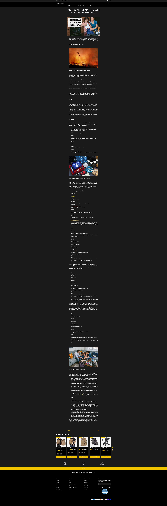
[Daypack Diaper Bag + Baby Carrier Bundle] (61, 442)
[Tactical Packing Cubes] (95, 442)
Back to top (83, 468)
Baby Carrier (58, 5)
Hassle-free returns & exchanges (61, 0)
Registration (85, 482)
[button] (110, 3)
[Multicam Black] (60, 453)
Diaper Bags (62, 5)
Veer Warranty (86, 487)
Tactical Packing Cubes (93, 447)
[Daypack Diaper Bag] (83, 442)
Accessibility (58, 489)
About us (57, 480)
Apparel (81, 5)
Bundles (66, 5)
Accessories (77, 5)
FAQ (69, 480)
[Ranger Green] (61, 453)
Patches (84, 5)
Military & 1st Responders (73, 487)
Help (70, 482)
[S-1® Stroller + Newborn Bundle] (106, 442)
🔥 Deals (88, 5)
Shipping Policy (71, 485)
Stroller (74, 5)
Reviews (57, 485)
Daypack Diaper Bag (82, 447)
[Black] (58, 453)
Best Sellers (70, 5)
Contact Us (57, 487)
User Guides (85, 480)
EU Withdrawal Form (72, 489)
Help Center (85, 489)
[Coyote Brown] (57, 453)
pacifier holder (75, 206)
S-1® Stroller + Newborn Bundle (105, 448)
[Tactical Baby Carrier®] (72, 442)
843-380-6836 (109, 0)
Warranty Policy (86, 485)
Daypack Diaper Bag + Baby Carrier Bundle (60, 448)
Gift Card (91, 5)
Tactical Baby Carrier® (71, 447)
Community (57, 482)
